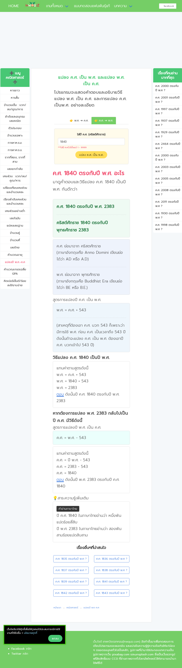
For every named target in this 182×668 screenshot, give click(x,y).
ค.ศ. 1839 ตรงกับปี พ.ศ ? (71, 581)
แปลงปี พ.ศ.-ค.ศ (15, 262)
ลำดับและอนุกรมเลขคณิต (15, 119)
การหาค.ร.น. (15, 150)
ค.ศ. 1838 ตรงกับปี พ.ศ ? (111, 570)
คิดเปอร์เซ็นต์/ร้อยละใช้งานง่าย (15, 283)
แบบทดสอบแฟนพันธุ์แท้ (92, 6)
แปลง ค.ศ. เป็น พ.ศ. (91, 155)
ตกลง (55, 638)
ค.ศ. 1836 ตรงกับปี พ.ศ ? (111, 559)
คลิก (28, 649)
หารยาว (15, 90)
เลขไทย (15, 247)
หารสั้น (15, 98)
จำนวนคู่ (15, 233)
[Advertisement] (91, 41)
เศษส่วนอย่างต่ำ (15, 211)
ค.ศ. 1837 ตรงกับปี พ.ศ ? (71, 570)
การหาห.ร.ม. (15, 143)
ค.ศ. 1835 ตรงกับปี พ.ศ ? (71, 559)
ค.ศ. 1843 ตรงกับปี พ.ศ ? (111, 593)
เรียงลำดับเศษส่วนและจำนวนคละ (15, 201)
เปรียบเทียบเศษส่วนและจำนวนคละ (15, 190)
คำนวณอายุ (15, 255)
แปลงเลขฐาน (15, 225)
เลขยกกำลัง (15, 169)
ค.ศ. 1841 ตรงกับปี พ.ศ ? (111, 581)
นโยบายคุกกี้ (30, 633)
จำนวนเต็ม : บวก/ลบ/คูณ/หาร (15, 107)
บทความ (120, 6)
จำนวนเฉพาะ (15, 135)
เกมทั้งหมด (54, 6)
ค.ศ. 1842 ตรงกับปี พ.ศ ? (71, 593)
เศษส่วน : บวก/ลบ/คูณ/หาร (15, 178)
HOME (12, 6)
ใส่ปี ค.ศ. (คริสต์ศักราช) (91, 134)
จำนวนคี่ (15, 240)
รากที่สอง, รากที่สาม (15, 159)
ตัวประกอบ (15, 128)
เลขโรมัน (15, 218)
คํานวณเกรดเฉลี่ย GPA (15, 271)
